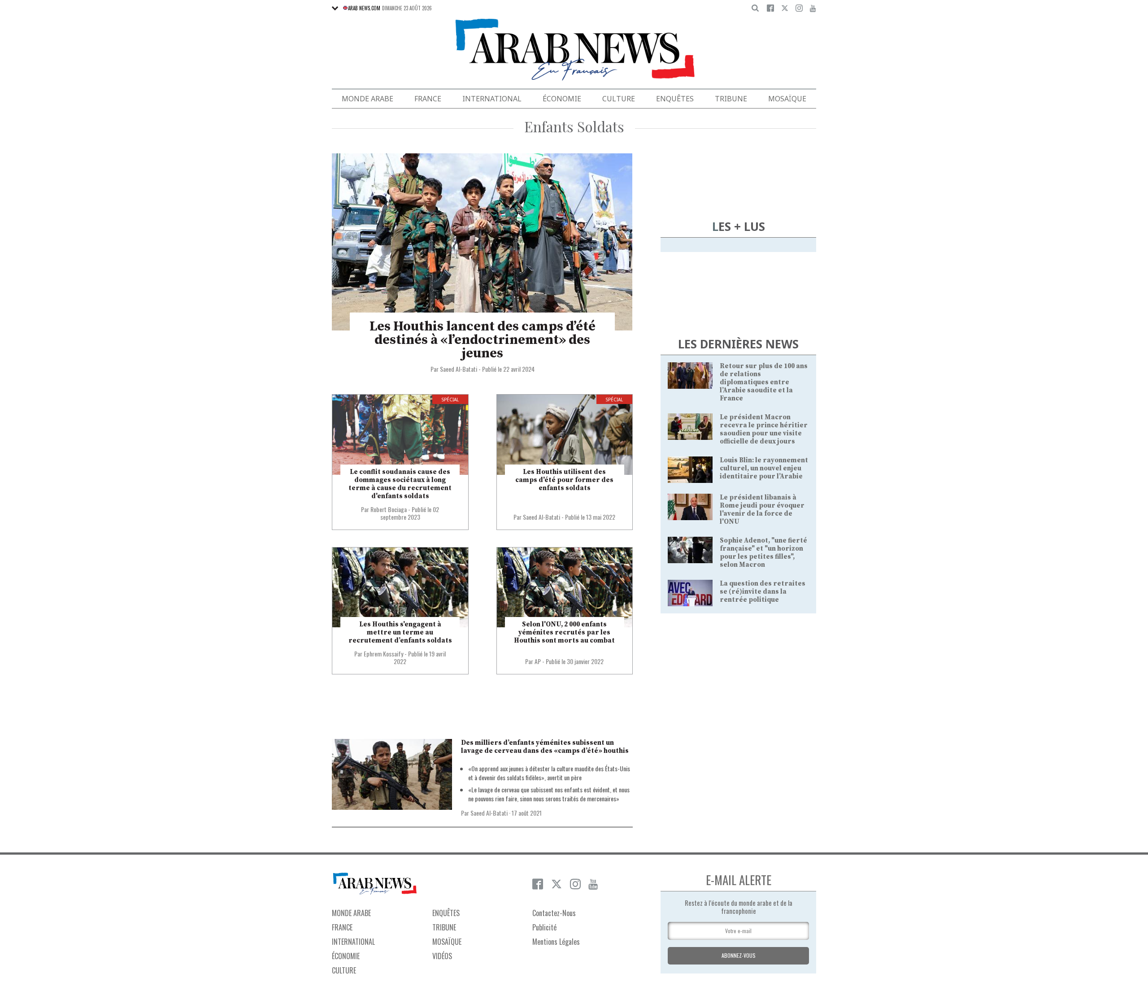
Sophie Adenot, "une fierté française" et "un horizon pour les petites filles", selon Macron (763, 552)
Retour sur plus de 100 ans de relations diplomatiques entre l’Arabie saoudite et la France (764, 382)
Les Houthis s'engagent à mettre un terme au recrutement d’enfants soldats (400, 632)
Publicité (544, 927)
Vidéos (442, 956)
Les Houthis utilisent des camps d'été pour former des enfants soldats (564, 480)
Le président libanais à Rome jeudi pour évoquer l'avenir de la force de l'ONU (762, 509)
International (492, 99)
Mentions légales (556, 941)
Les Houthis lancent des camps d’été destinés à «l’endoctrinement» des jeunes (483, 340)
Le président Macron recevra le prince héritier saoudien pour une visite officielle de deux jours (764, 429)
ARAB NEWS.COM (364, 8)
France (427, 99)
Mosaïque (787, 99)
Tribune (731, 99)
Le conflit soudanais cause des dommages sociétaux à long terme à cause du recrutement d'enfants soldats (400, 484)
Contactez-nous (554, 913)
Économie (562, 99)
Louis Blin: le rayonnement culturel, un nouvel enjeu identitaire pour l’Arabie (764, 468)
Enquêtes (675, 99)
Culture (618, 99)
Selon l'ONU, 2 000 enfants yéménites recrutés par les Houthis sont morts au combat (564, 632)
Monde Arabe (367, 99)
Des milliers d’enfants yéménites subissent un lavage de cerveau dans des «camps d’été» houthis (545, 747)
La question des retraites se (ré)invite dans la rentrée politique (762, 591)
